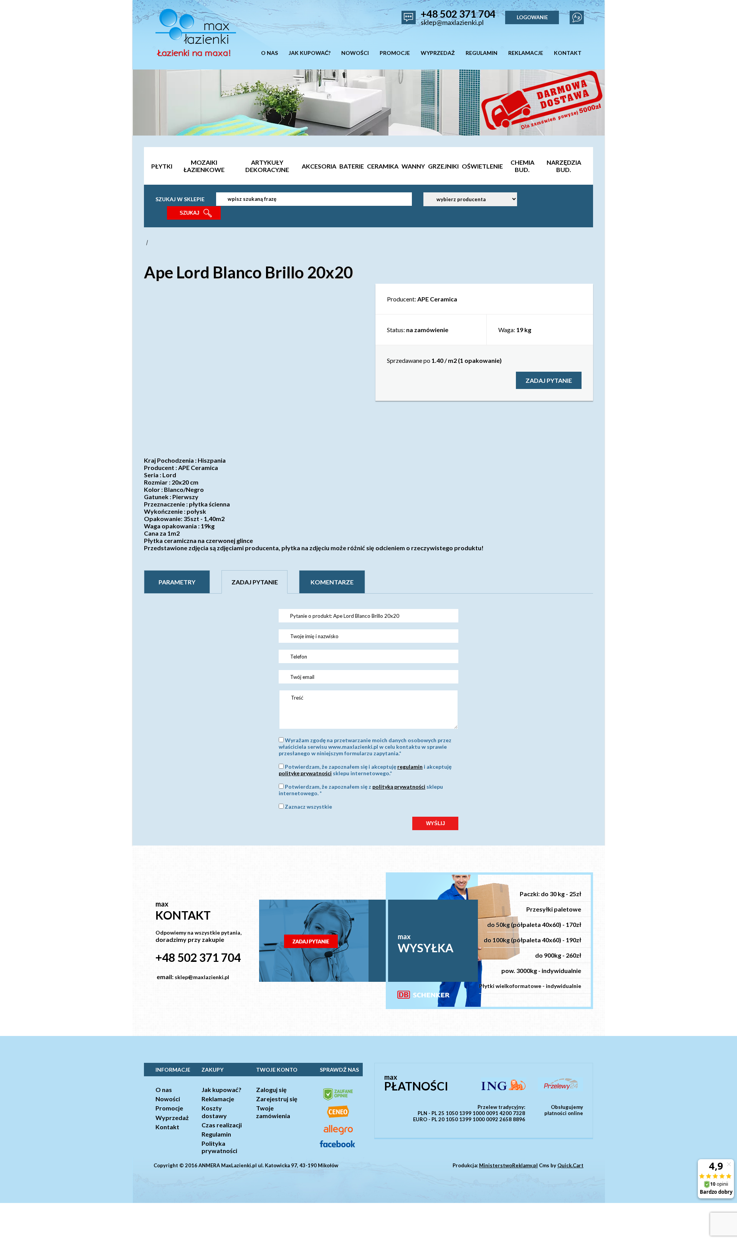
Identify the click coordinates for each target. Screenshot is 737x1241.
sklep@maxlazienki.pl (452, 22)
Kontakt (167, 1126)
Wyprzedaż (172, 1117)
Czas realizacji (222, 1124)
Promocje (169, 1108)
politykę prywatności (305, 773)
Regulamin (216, 1134)
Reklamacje (218, 1098)
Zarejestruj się (276, 1098)
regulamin (410, 766)
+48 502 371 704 (458, 14)
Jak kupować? (221, 1089)
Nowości (167, 1098)
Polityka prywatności (219, 1147)
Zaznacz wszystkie (308, 806)
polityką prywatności (398, 786)
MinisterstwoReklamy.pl (508, 1165)
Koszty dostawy (214, 1111)
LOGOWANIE (532, 17)
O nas (163, 1089)
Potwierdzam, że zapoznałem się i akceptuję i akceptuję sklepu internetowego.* (365, 769)
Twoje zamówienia (273, 1111)
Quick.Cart (570, 1165)
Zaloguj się (271, 1089)
